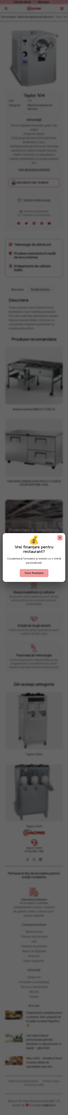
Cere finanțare (34, 573)
